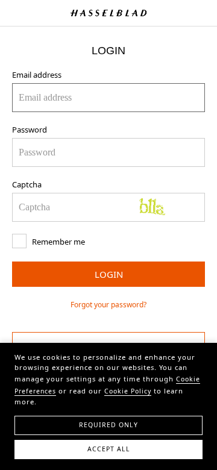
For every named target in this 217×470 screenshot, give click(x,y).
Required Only (108, 425)
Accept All (108, 449)
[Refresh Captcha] (165, 207)
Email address (36, 74)
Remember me (57, 241)
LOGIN (109, 274)
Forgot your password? (108, 304)
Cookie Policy (127, 391)
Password (29, 129)
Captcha (27, 184)
